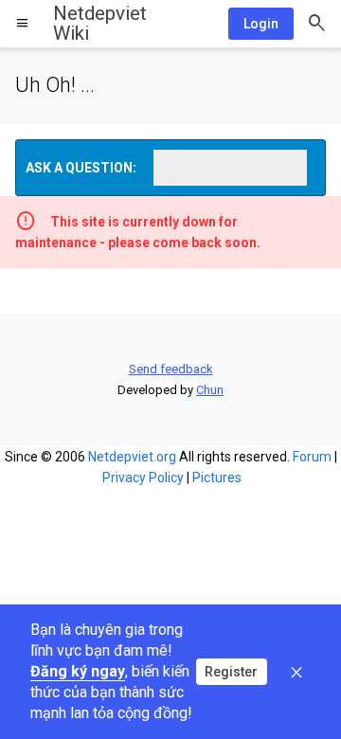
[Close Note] (296, 672)
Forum (312, 456)
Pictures (217, 477)
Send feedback (171, 369)
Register (231, 671)
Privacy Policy (143, 477)
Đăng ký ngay (77, 671)
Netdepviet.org (132, 456)
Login (260, 23)
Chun (210, 390)
